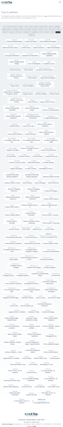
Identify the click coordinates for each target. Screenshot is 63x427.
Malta (59, 29)
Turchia (58, 32)
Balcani (10, 26)
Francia (51, 26)
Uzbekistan (31, 35)
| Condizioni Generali (30, 419)
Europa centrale (34, 26)
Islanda (40, 29)
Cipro (26, 26)
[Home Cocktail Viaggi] (8, 2)
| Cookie (38, 419)
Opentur (34, 426)
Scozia (41, 32)
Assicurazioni (21, 419)
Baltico (16, 26)
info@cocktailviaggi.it (7, 424)
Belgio (21, 26)
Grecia (21, 29)
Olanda (12, 32)
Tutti (4, 26)
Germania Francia (6, 29)
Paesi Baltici (27, 32)
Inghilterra (28, 29)
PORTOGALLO (19, 32)
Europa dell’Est (43, 26)
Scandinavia (35, 32)
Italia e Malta (52, 29)
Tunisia (52, 32)
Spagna (47, 32)
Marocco (5, 32)
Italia (45, 29)
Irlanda (35, 29)
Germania (57, 26)
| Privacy (42, 419)
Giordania (15, 29)
